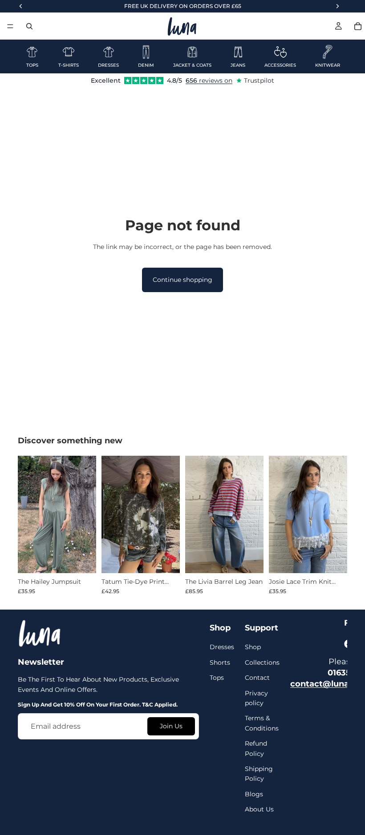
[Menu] (10, 26)
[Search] (29, 26)
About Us (259, 809)
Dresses (222, 647)
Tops (217, 678)
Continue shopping (182, 280)
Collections (262, 662)
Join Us (171, 727)
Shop (253, 647)
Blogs (254, 794)
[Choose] (82, 559)
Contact (257, 678)
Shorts (220, 662)
